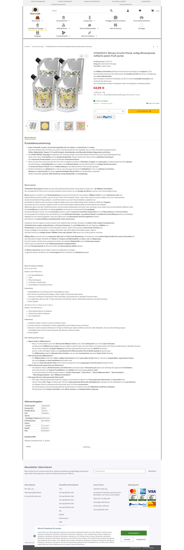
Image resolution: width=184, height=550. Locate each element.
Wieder (61, 514)
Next (87, 126)
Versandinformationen (33, 496)
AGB (60, 522)
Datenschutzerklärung (77, 544)
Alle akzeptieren (134, 533)
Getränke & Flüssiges (108, 64)
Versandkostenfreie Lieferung (114, 95)
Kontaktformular (126, 4)
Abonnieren (152, 471)
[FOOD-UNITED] (34, 11)
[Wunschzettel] (140, 11)
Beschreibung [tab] (30, 138)
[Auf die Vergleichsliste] (81, 56)
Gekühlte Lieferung (100, 489)
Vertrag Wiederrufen (38, 1)
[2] (104, 117)
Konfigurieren (141, 539)
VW (60, 511)
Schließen (127, 539)
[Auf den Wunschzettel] (86, 56)
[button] (127, 11)
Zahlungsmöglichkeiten (33, 492)
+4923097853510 (146, 1)
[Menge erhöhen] (123, 111)
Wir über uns (29, 489)
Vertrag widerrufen (136, 547)
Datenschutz (63, 518)
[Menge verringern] (96, 111)
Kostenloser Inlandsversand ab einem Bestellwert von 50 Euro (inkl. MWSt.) (107, 493)
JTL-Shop (151, 547)
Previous (26, 126)
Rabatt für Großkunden (102, 498)
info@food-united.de (58, 4)
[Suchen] (111, 11)
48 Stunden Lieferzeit (119, 1)
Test (60, 489)
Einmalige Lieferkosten (92, 1)
